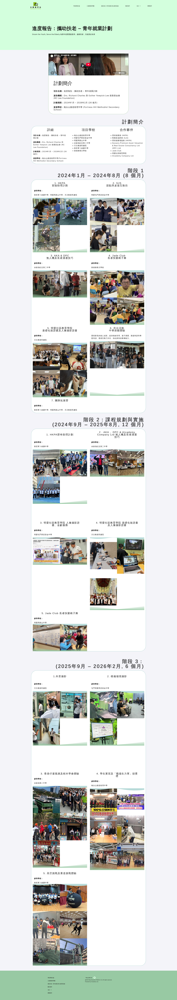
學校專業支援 (76, 6)
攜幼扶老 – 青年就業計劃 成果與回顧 (110, 6)
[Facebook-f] (94, 978)
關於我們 (127, 6)
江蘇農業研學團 (90, 6)
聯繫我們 (149, 6)
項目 (138, 6)
